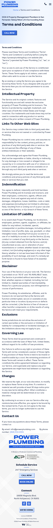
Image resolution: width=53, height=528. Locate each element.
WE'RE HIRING (26, 509)
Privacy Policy (33, 518)
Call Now (9, 32)
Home (15, 9)
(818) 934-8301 (17, 431)
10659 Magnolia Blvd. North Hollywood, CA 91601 (26, 496)
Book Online (26, 481)
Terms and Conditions (22, 518)
